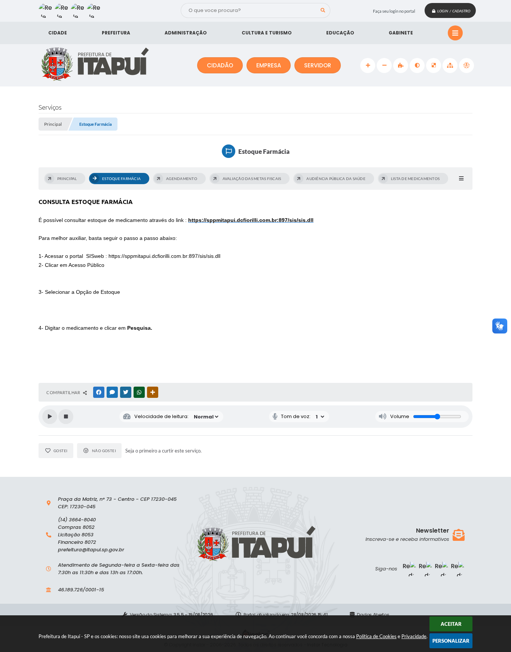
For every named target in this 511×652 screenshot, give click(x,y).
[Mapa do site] (450, 65)
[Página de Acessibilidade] (466, 65)
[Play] (49, 416)
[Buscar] (322, 10)
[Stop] (65, 416)
